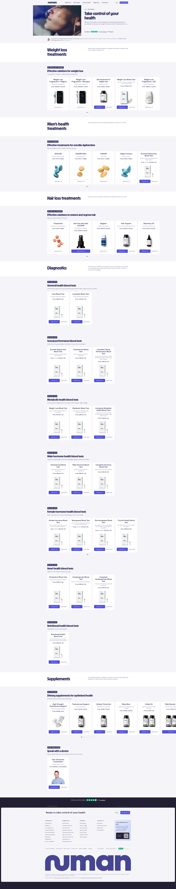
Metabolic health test (67, 830)
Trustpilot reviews (84, 834)
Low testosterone (49, 827)
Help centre (99, 823)
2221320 (63, 40)
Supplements (48, 839)
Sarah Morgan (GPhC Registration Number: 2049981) (91, 877)
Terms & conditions (50, 848)
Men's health (77, 2)
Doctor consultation (49, 841)
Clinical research (83, 830)
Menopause (47, 837)
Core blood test (66, 827)
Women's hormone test (67, 837)
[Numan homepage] (52, 2)
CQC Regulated (100, 848)
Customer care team (102, 825)
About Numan (83, 823)
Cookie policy (74, 848)
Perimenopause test (67, 841)
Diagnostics (96, 2)
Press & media (83, 832)
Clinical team (100, 827)
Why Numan (105, 2)
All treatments (48, 823)
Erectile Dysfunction (49, 830)
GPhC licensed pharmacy (111, 848)
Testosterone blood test (68, 832)
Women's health (87, 2)
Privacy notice (67, 848)
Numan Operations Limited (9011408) (61, 877)
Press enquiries (100, 830)
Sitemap (90, 848)
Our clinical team (83, 828)
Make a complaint (83, 848)
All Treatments (54, 806)
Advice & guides (83, 837)
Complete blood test (67, 825)
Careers (83, 825)
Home (48, 806)
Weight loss (68, 2)
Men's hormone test (67, 834)
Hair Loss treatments (50, 832)
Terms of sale (59, 848)
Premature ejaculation (50, 834)
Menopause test (66, 839)
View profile (67, 40)
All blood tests (65, 823)
